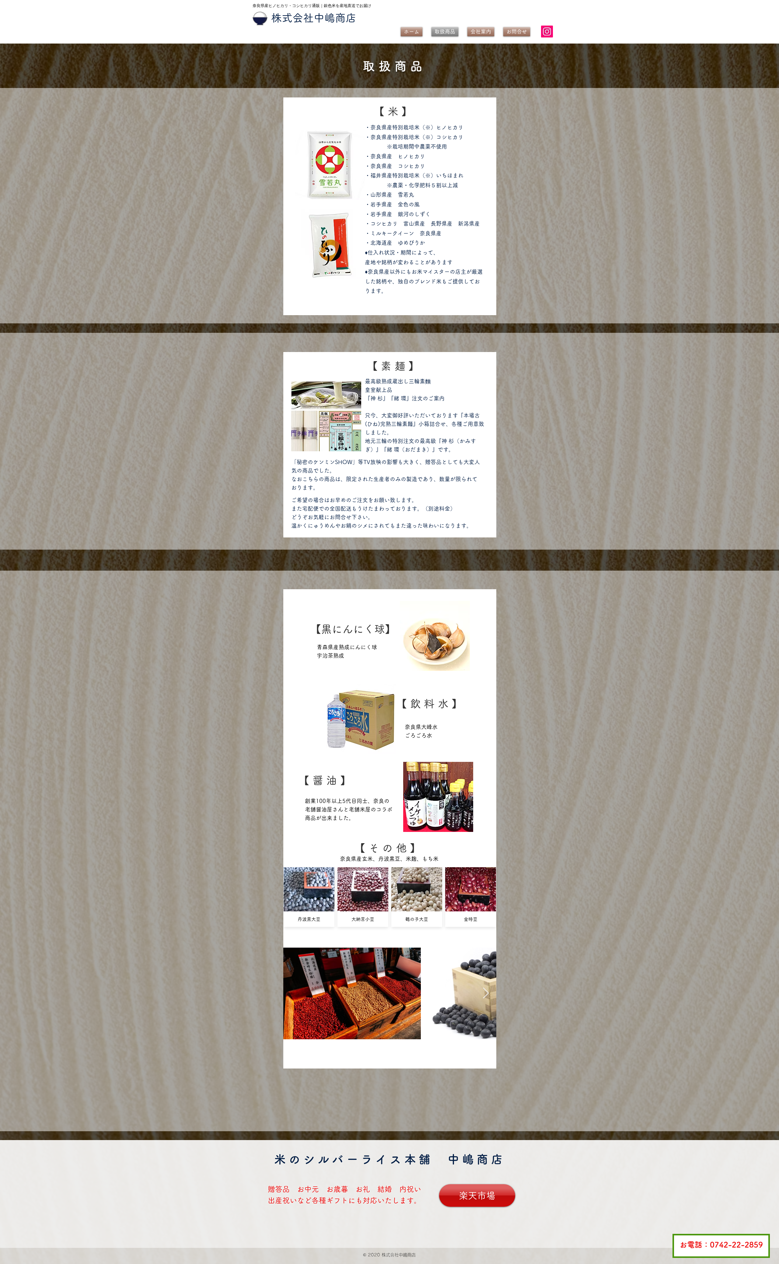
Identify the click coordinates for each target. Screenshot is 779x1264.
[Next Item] (485, 993)
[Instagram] (547, 31)
